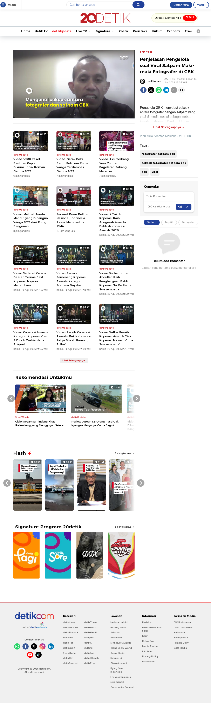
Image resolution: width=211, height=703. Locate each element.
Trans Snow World (121, 647)
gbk (144, 171)
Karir (145, 635)
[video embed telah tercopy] (181, 90)
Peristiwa (140, 31)
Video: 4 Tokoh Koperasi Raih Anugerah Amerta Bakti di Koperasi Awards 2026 (112, 222)
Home (25, 31)
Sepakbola (69, 653)
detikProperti (70, 663)
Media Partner (150, 646)
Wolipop (89, 637)
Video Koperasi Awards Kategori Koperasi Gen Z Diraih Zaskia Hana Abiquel (30, 338)
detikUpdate (62, 31)
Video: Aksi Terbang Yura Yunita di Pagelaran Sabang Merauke (114, 165)
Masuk (201, 4)
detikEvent (116, 637)
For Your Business (120, 677)
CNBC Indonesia (183, 627)
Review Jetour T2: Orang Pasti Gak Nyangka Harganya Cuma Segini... (94, 423)
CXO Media (180, 647)
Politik (123, 31)
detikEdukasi (70, 627)
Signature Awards (120, 642)
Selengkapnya (123, 453)
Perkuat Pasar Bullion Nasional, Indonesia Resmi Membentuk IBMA (72, 220)
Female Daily (181, 642)
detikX (88, 642)
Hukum (157, 31)
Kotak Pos (148, 641)
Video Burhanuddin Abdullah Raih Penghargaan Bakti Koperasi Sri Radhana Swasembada (115, 281)
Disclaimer (148, 661)
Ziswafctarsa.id (119, 663)
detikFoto (89, 653)
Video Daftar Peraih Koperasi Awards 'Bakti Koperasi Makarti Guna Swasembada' (116, 338)
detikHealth (90, 632)
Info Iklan (147, 651)
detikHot (68, 642)
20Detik (88, 647)
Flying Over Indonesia (116, 670)
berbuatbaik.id (119, 622)
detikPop (89, 663)
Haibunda (179, 632)
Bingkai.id (116, 658)
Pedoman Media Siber (152, 629)
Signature (103, 31)
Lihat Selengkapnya (73, 360)
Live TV (82, 31)
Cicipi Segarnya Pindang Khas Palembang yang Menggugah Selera (39, 423)
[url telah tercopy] (174, 90)
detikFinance (70, 632)
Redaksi (146, 622)
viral (155, 171)
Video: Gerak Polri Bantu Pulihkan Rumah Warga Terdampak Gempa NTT (73, 165)
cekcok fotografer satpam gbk (164, 163)
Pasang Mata (118, 627)
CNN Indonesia (182, 622)
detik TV (41, 31)
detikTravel (90, 622)
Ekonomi (173, 31)
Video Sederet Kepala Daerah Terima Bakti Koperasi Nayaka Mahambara (29, 279)
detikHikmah (91, 658)
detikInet (68, 637)
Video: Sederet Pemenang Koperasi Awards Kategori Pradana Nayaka (71, 279)
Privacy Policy (150, 656)
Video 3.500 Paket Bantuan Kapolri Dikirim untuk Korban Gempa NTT (29, 165)
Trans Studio (117, 653)
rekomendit (117, 682)
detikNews (69, 622)
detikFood (90, 627)
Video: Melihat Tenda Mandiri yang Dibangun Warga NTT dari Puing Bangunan (30, 220)
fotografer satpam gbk (158, 153)
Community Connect (122, 687)
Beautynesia (181, 637)
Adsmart (115, 632)
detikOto (68, 658)
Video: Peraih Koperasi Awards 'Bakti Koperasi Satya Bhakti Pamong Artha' (73, 338)
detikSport (69, 647)
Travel (189, 31)
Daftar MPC (181, 4)
